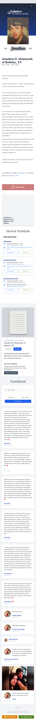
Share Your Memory (10, 373)
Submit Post (18, 401)
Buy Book (17, 349)
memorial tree (22, 173)
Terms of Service (22, 712)
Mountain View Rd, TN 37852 (15, 286)
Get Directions (10, 252)
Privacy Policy (13, 712)
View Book (8, 349)
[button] (18, 678)
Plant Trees (25, 252)
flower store (15, 175)
